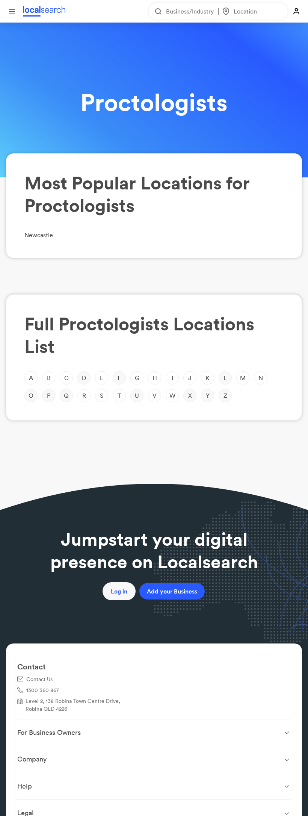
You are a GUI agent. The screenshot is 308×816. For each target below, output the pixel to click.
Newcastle (38, 235)
